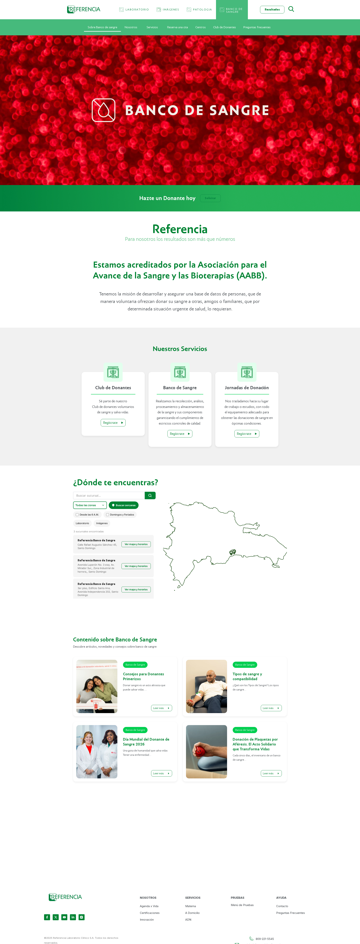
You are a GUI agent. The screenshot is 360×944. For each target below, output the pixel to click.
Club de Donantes (224, 27)
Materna (190, 906)
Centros (200, 27)
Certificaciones (150, 913)
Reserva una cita (177, 27)
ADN (188, 919)
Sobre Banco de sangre (102, 27)
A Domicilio (192, 913)
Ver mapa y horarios (136, 544)
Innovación (147, 919)
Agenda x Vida (149, 906)
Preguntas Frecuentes (290, 913)
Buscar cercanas (126, 505)
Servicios (152, 27)
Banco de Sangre (135, 664)
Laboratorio (82, 523)
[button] (231, 553)
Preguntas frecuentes (257, 27)
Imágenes (102, 523)
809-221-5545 (265, 939)
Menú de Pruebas (242, 905)
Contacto (282, 906)
